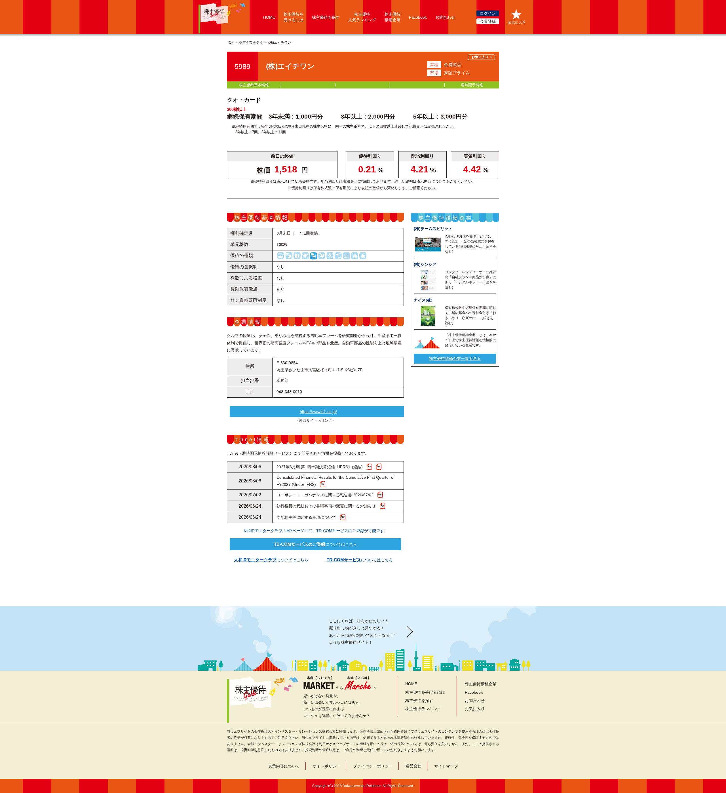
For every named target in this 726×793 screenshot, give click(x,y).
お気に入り (475, 708)
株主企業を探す (251, 43)
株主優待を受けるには (425, 692)
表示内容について (431, 181)
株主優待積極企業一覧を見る (455, 358)
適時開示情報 (472, 85)
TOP (230, 43)
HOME (269, 17)
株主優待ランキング (423, 708)
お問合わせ (445, 17)
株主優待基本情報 (254, 85)
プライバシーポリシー (373, 766)
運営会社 (413, 766)
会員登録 (488, 21)
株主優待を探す (326, 17)
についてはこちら (315, 544)
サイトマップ (446, 766)
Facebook (418, 17)
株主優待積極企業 (481, 684)
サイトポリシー (326, 766)
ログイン (488, 13)
